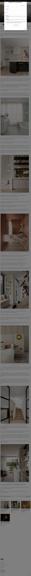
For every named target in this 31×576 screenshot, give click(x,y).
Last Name (7, 9)
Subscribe (16, 25)
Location (7, 18)
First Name (7, 6)
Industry (7, 15)
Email (7, 12)
